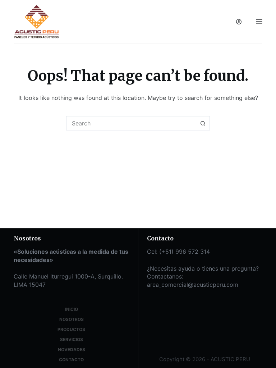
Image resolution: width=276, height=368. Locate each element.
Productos (71, 329)
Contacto (71, 359)
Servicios (71, 339)
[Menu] (259, 21)
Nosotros (71, 319)
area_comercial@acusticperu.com (192, 284)
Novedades (71, 349)
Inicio (71, 309)
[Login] (239, 21)
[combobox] (131, 123)
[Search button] (203, 123)
